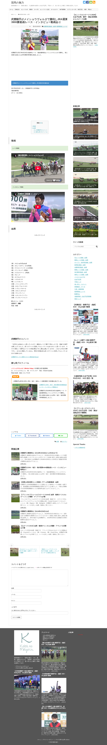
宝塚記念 (17, 9)
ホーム (11, 9)
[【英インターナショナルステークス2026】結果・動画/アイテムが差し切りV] (85, 229)
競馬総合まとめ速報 (48, 638)
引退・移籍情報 (79, 289)
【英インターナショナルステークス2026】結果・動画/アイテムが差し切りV (85, 234)
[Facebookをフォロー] (87, 2)
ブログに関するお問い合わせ (24, 668)
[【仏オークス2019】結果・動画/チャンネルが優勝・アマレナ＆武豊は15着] (15, 529)
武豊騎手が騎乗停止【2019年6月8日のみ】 (35, 511)
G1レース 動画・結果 (80, 257)
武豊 (85, 9)
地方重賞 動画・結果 (80, 272)
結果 (34, 128)
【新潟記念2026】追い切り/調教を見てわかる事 (85, 137)
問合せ (90, 9)
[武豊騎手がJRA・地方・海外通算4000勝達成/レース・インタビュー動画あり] (15, 471)
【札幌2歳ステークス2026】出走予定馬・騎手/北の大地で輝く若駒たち (85, 185)
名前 (12, 588)
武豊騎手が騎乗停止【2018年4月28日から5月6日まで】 (39, 453)
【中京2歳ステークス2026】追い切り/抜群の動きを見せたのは (85, 120)
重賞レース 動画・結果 (81, 260)
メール (13, 594)
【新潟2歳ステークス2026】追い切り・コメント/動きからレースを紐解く (85, 218)
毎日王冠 (80, 9)
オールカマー (54, 9)
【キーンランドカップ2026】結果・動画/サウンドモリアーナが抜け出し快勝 (85, 153)
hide (41, 123)
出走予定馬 (77, 279)
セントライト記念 (44, 9)
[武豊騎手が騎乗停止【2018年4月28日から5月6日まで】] (15, 456)
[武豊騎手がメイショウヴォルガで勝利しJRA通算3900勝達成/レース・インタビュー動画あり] (46, 435)
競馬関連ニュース (62, 26)
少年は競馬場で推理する (49, 635)
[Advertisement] (39, 69)
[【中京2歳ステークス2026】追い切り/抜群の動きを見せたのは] (85, 115)
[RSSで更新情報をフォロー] (94, 2)
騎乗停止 (77, 294)
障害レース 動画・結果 (81, 269)
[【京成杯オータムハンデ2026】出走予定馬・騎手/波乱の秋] (85, 197)
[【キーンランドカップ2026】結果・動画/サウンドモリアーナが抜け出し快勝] (85, 148)
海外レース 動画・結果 (81, 274)
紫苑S (31, 9)
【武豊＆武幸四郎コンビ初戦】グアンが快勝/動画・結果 (39, 482)
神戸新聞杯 (63, 9)
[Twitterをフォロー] (84, 2)
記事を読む (23, 463)
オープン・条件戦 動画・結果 (83, 262)
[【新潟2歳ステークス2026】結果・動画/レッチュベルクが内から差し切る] (85, 164)
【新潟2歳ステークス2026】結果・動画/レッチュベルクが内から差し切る (85, 169)
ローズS (36, 9)
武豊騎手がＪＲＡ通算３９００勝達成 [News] (24, 357)
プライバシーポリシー (22, 666)
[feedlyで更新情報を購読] (90, 2)
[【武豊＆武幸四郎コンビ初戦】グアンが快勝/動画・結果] (15, 485)
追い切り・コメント (80, 284)
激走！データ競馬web (48, 636)
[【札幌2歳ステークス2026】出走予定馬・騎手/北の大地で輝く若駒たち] (85, 180)
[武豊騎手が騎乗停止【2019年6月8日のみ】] (15, 515)
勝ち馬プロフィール (40, 132)
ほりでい (64, 441)
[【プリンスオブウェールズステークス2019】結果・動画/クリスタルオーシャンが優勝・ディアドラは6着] (15, 498)
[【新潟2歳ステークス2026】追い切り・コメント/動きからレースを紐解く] (85, 213)
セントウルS (24, 9)
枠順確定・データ (79, 286)
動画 (34, 126)
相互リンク (77, 299)
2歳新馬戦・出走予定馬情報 (82, 296)
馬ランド (45, 639)
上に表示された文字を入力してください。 (24, 610)
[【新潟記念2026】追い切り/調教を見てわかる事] (85, 131)
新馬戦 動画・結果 (80, 265)
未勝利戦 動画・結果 (49, 26)
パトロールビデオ (79, 277)
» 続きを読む (86, 334)
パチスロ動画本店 (79, 447)
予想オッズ (77, 282)
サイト (13, 600)
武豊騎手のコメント (40, 130)
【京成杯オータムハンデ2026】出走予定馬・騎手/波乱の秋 (85, 202)
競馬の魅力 (17, 2)
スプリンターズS (71, 9)
